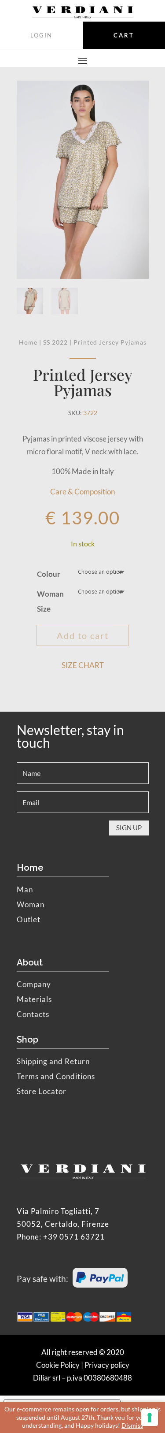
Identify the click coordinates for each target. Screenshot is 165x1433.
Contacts (33, 1014)
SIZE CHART (83, 665)
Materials (34, 999)
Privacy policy (106, 1365)
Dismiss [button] (132, 1425)
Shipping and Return (53, 1061)
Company (34, 984)
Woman (30, 904)
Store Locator (41, 1091)
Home (28, 342)
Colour (48, 574)
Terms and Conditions (56, 1076)
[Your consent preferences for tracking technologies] (149, 1417)
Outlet (28, 919)
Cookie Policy (58, 1365)
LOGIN (41, 35)
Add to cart (83, 635)
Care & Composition (82, 491)
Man (25, 889)
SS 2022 (55, 342)
